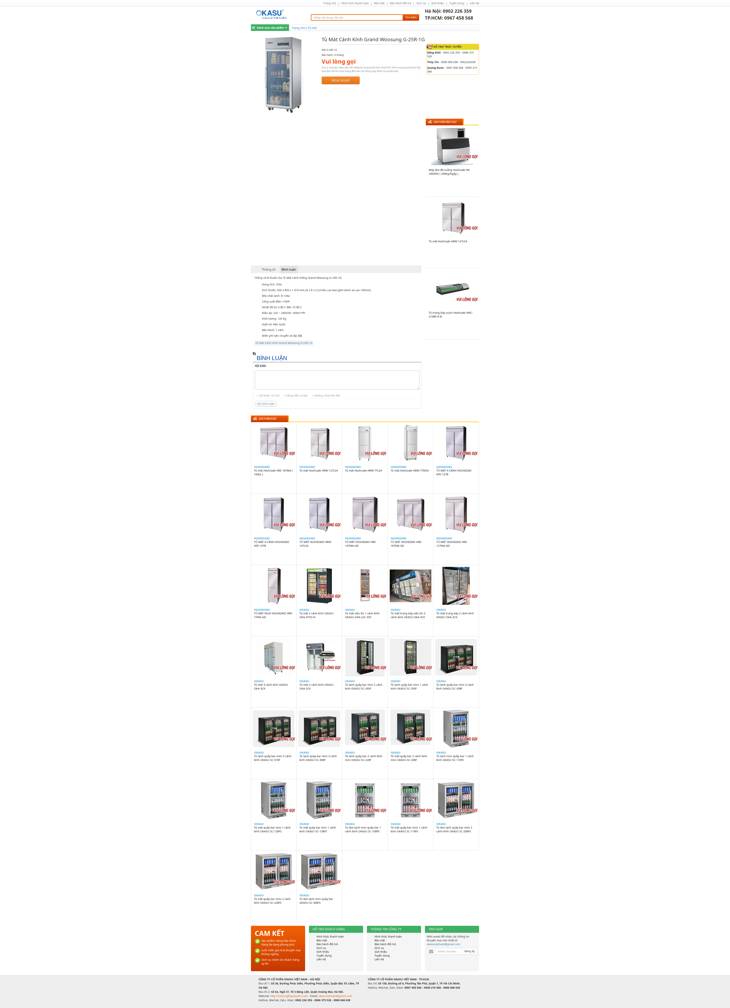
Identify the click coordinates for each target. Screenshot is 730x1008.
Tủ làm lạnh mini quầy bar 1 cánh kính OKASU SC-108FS (363, 829)
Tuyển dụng (456, 3)
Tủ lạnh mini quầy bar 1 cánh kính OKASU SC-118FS (455, 758)
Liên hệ (474, 3)
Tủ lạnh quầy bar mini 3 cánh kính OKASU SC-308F (318, 758)
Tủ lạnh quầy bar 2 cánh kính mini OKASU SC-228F (363, 758)
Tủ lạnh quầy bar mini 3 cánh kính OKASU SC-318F (272, 758)
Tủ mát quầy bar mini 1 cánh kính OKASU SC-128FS (272, 829)
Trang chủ (329, 3)
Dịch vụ (421, 3)
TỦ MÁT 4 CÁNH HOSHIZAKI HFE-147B (271, 543)
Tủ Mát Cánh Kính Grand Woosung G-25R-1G (283, 343)
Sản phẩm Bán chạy (445, 122)
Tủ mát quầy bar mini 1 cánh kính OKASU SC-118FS (409, 829)
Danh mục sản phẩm (270, 27)
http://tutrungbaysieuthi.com (289, 996)
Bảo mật (379, 3)
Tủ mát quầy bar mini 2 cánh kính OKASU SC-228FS (272, 901)
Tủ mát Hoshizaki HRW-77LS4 (363, 470)
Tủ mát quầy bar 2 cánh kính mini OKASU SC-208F (409, 758)
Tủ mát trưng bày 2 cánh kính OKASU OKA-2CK (455, 615)
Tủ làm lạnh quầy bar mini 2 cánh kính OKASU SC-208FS (454, 829)
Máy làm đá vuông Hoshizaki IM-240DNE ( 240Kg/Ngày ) (449, 171)
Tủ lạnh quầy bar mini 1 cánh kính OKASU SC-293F (409, 686)
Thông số (268, 269)
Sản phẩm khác (268, 418)
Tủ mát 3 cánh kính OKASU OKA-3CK (271, 686)
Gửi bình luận (266, 403)
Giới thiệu (437, 3)
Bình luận (289, 269)
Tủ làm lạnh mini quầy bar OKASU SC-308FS (316, 901)
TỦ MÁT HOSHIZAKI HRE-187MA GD (406, 543)
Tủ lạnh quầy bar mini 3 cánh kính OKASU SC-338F (455, 686)
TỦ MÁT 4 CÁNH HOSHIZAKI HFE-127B (453, 472)
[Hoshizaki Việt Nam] (272, 14)
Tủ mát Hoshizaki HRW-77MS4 (410, 470)
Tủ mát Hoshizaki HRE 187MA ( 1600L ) (273, 472)
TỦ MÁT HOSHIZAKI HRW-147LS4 (315, 543)
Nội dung (260, 366)
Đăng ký (469, 951)
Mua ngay (341, 80)
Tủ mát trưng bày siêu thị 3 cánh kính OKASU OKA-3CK (408, 615)
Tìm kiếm (411, 17)
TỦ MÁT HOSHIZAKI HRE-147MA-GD (361, 543)
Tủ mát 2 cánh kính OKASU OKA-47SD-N (316, 615)
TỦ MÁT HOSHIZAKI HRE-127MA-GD (452, 543)
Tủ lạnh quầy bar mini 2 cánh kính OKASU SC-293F (363, 686)
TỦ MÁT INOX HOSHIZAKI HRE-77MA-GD (273, 615)
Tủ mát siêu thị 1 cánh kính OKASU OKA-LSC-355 (362, 615)
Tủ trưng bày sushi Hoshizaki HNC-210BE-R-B (451, 314)
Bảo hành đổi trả (400, 3)
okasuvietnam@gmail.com (443, 944)
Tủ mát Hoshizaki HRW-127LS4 (448, 241)
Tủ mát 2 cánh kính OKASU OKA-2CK (316, 686)
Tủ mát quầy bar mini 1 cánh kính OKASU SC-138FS (317, 829)
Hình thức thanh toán (355, 3)
